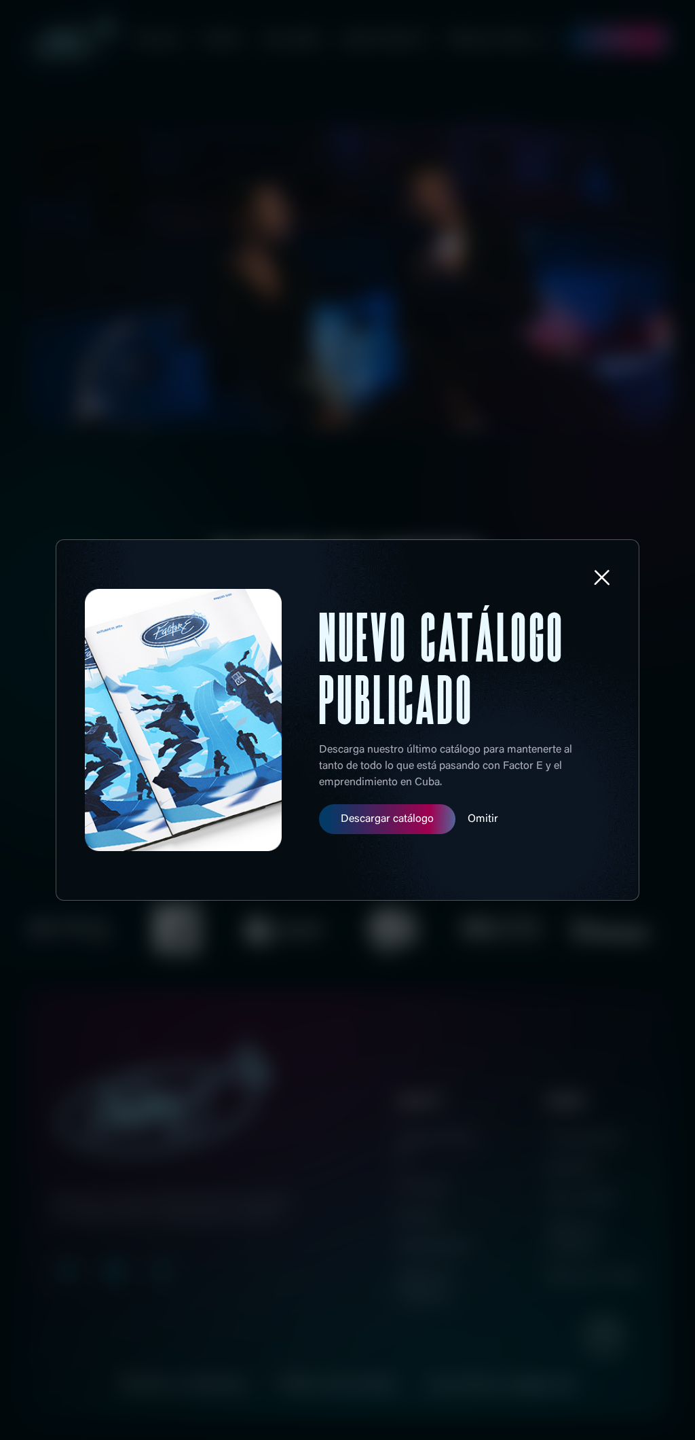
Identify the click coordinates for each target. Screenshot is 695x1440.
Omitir (483, 819)
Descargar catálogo (387, 819)
